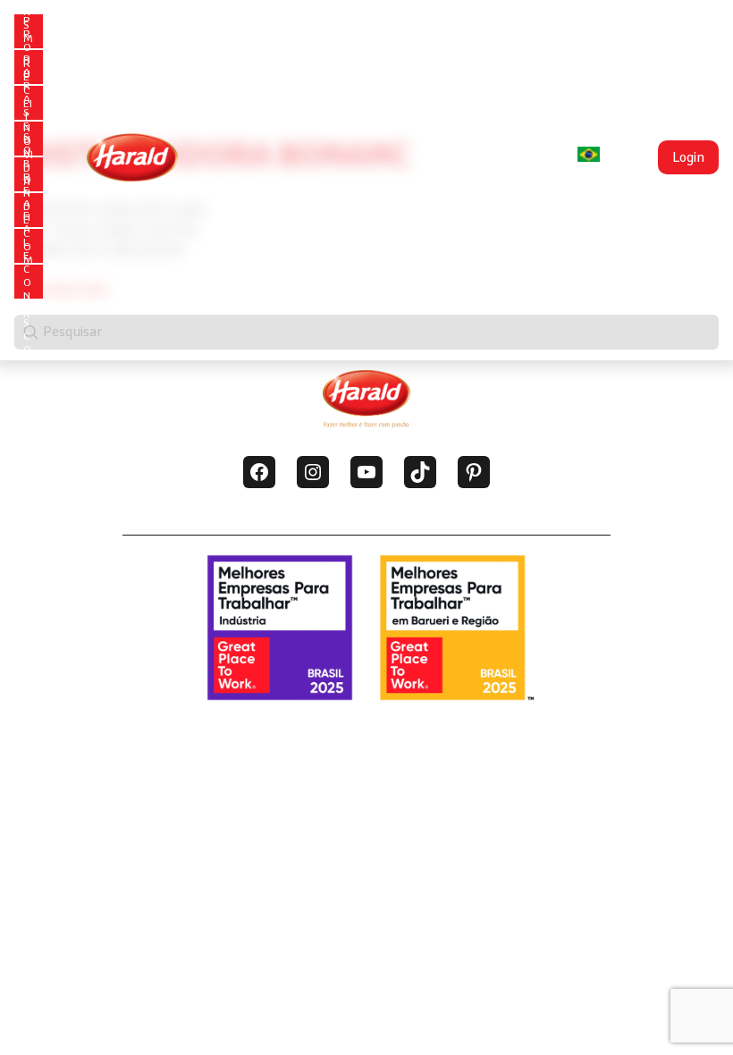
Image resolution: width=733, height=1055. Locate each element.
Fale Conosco (27, 282)
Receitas (27, 104)
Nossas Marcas (28, 32)
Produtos (27, 68)
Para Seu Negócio (27, 139)
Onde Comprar (28, 247)
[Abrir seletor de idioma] (588, 154)
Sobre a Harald (27, 211)
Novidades (28, 175)
